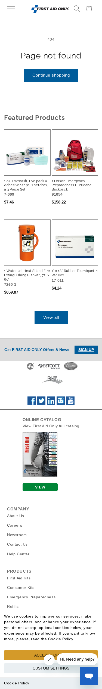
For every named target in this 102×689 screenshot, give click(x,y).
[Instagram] (61, 403)
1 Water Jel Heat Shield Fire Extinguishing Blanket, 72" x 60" (27, 275)
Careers (14, 525)
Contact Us (17, 544)
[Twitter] (41, 403)
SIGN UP (86, 349)
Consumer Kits (21, 587)
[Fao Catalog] (40, 475)
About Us (15, 516)
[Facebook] (31, 403)
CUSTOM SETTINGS (51, 668)
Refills (12, 606)
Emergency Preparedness (31, 597)
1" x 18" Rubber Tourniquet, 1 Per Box (75, 273)
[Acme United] (30, 369)
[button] (11, 9)
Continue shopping (51, 75)
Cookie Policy (16, 683)
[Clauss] (71, 369)
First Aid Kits (18, 578)
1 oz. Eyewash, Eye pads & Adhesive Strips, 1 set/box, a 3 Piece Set (26, 185)
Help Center (18, 554)
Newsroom (17, 535)
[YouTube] (70, 403)
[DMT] (52, 384)
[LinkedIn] (51, 403)
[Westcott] (49, 369)
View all (51, 317)
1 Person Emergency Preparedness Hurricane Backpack (72, 185)
